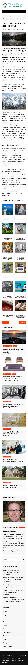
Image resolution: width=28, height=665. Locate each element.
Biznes (5, 346)
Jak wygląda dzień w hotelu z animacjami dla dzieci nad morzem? (13, 433)
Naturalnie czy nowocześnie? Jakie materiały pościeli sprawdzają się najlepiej (12, 378)
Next (22, 322)
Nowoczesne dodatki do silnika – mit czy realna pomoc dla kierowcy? (14, 351)
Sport (4, 639)
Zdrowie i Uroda (7, 646)
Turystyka (5, 643)
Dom (9, 373)
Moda (4, 629)
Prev (6, 322)
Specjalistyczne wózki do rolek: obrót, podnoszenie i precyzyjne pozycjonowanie (13, 592)
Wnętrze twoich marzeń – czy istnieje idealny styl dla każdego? (13, 406)
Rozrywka (6, 636)
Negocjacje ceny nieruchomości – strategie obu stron (12, 586)
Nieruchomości (20, 29)
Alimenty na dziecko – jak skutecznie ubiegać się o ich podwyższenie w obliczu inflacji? (13, 579)
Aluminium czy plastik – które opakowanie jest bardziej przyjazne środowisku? (12, 572)
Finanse (5, 622)
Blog (10, 346)
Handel (14, 29)
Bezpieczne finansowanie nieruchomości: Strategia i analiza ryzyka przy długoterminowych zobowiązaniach (14, 599)
